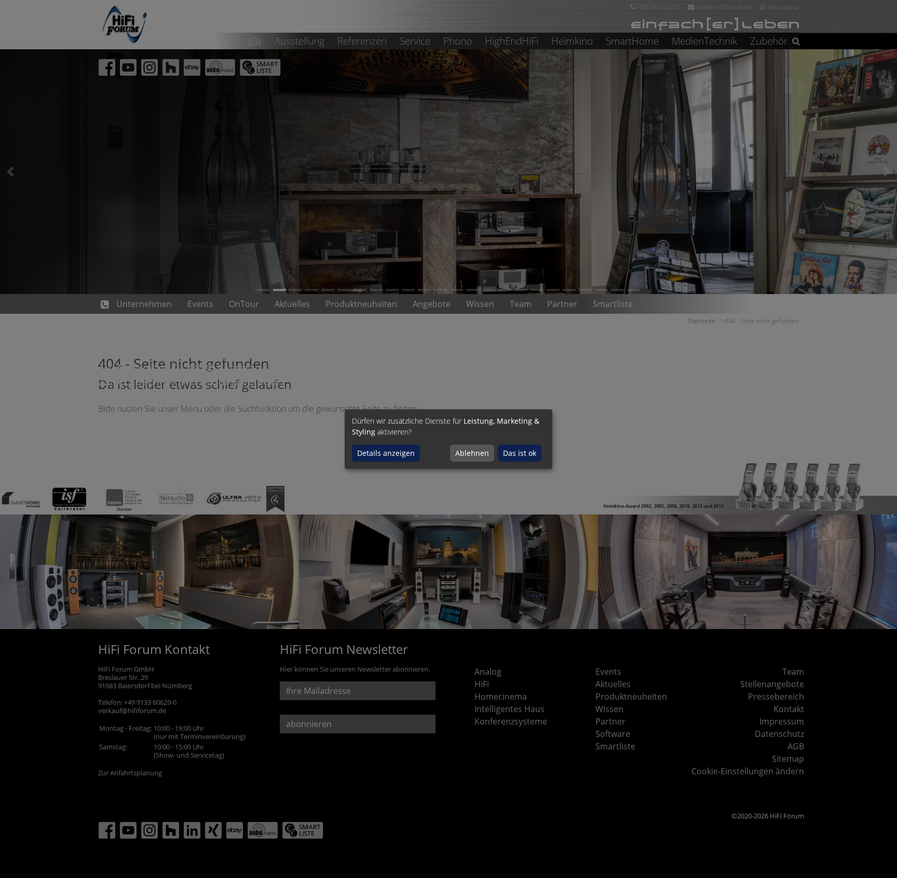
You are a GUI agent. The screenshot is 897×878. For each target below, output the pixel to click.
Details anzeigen (386, 453)
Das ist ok (519, 453)
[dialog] (448, 439)
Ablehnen (472, 453)
